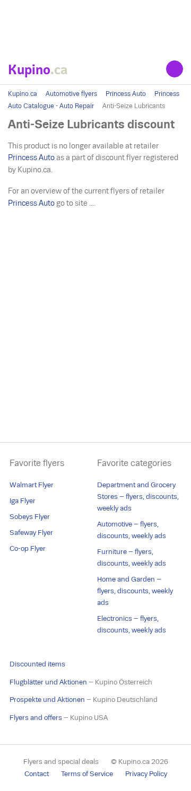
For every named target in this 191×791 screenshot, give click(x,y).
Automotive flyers (71, 94)
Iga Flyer (23, 501)
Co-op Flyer (28, 548)
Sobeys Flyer (30, 517)
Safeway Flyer (31, 533)
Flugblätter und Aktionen (48, 682)
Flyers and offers (36, 718)
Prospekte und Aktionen (47, 700)
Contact (36, 774)
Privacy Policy (146, 774)
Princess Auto (126, 94)
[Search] (174, 68)
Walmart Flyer (32, 485)
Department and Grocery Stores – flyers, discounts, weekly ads (138, 496)
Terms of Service (87, 774)
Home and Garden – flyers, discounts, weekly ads (135, 591)
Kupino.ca (22, 94)
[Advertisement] (95, 26)
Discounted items (37, 664)
